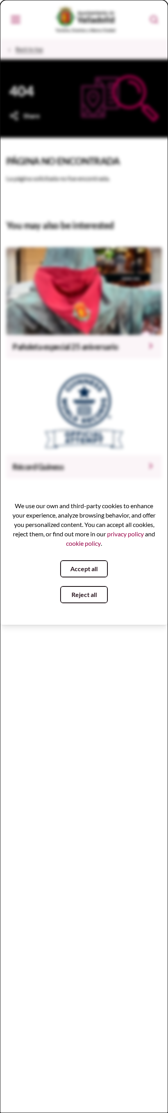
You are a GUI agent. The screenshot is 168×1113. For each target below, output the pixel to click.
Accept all (84, 568)
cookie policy (83, 543)
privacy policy (125, 534)
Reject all (84, 594)
